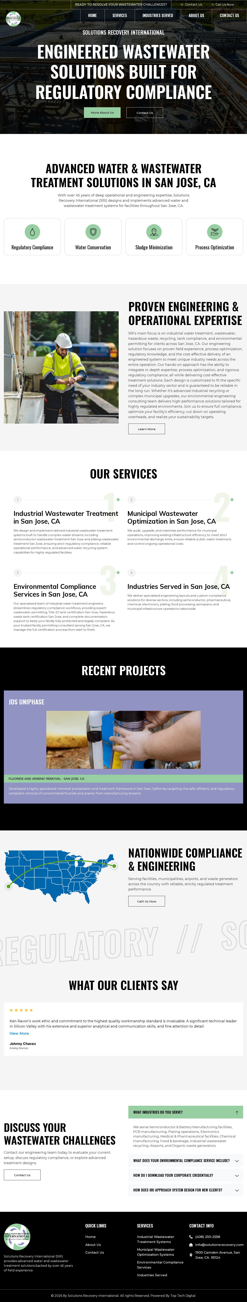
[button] (185, 1112)
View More (19, 1033)
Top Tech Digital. (183, 1296)
